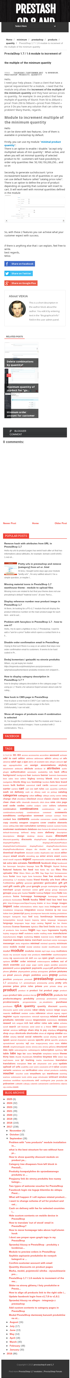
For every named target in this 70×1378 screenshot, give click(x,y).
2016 (10, 1353)
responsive (39, 1019)
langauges (62, 920)
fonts (5, 876)
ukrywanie (42, 1064)
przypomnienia (29, 1002)
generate (28, 883)
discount (61, 835)
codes (20, 805)
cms (52, 802)
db (49, 829)
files (58, 869)
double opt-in (60, 849)
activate (63, 755)
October (15, 1134)
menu (28, 940)
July (12, 1326)
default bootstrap (59, 829)
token (60, 1057)
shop (5, 1033)
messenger (9, 943)
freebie (30, 880)
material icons (47, 937)
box (58, 782)
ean (52, 853)
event (57, 856)
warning (63, 1074)
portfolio (63, 975)
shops (12, 1033)
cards (45, 785)
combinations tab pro (54, 809)
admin (48, 758)
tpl (22, 1060)
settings (23, 1030)
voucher (8, 1073)
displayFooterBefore (58, 839)
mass (37, 936)
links (58, 927)
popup (53, 974)
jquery (27, 913)
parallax (54, 965)
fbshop (63, 866)
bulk (13, 785)
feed (30, 869)
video (40, 1070)
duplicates (45, 853)
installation (8, 910)
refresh (50, 1013)
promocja (40, 999)
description (62, 832)
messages (62, 940)
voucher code (22, 1074)
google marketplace (50, 886)
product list (36, 990)
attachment (8, 769)
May (12, 1334)
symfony (59, 1050)
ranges (64, 1010)
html (42, 899)
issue (64, 910)
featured (7, 870)
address (29, 758)
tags (19, 1053)
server (6, 1030)
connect (38, 815)
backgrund (21, 775)
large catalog (37, 923)
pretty (51, 983)
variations (16, 1070)
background (9, 775)
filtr (37, 873)
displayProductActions (56, 846)
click (42, 802)
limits (52, 926)
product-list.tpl (30, 995)
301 (14, 755)
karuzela (45, 913)
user (31, 1067)
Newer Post (9, 523)
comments (61, 812)
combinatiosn (33, 812)
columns (62, 805)
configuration (25, 815)
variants (7, 1070)
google (36, 886)
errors (50, 856)
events (64, 856)
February (15, 1345)
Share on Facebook (22, 263)
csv (22, 825)
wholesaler (43, 1077)
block (49, 778)
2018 (10, 1122)
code (12, 805)
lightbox (34, 927)
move (38, 951)
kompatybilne (9, 920)
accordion (44, 755)
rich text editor (32, 1023)
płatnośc (18, 975)
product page (51, 990)
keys (24, 917)
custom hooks (60, 826)
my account (14, 955)
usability (25, 1067)
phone (6, 971)
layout (48, 923)
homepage (40, 896)
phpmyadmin (24, 971)
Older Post (61, 523)
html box (51, 900)
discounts (26, 839)
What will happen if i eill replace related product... (37, 1197)
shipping (62, 1030)
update (63, 1063)
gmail (28, 886)
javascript (19, 913)
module (17, 950)
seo (54, 1026)
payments (37, 968)
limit (45, 926)
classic (47, 799)
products (24, 75)
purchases (7, 1006)
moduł (6, 951)
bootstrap (37, 782)
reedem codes (28, 1013)
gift (60, 882)
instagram (55, 906)
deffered (25, 832)
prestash (28, 979)
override (15, 964)
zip (4, 1087)
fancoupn (11, 866)
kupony (35, 920)
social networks (33, 1037)
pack (23, 965)
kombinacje (46, 916)
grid (41, 890)
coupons (34, 822)
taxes (29, 1054)
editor (64, 853)
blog (23, 782)
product (10, 990)
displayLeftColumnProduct (55, 843)
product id (23, 991)
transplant (21, 1064)
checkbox (21, 799)
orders (55, 961)
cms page (61, 802)
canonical (30, 785)
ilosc (49, 903)
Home (35, 523)
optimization (61, 958)
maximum (18, 940)
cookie (55, 819)
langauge (52, 920)
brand (64, 782)
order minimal (28, 961)
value (56, 1067)
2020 (10, 1115)
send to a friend (43, 1027)
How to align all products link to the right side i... (37, 1292)
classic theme (59, 799)
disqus (29, 849)
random (49, 1010)
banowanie (62, 775)
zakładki (19, 1084)
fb (41, 866)
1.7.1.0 (6, 755)
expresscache (38, 860)
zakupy (26, 1084)
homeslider (17, 900)
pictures (62, 971)
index (16, 906)
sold (60, 1037)
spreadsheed (9, 1043)
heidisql (39, 893)
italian (5, 913)
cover (43, 822)
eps (37, 856)
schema (63, 1023)
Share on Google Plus (24, 283)
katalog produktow (58, 913)
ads (65, 758)
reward (7, 1023)
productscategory (12, 999)
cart (21, 788)
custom (50, 826)
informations (26, 907)
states (64, 1043)
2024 (10, 1103)
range (57, 1010)
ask (26, 765)
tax (24, 1053)
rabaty (42, 1010)
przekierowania (11, 1002)
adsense (7, 762)
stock (6, 1046)
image (55, 903)
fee (24, 870)
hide (59, 892)
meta (18, 943)
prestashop (10, 75)
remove (28, 1020)
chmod (40, 799)
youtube (60, 1080)
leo (54, 923)
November (16, 1130)
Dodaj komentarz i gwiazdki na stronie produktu (32, 659)
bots (52, 782)
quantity (36, 75)
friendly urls (47, 880)
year (53, 1080)
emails (21, 856)
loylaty (6, 933)
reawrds (6, 1013)
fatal (37, 866)
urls (18, 1066)
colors (52, 805)
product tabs (15, 995)
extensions (50, 860)
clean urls (15, 802)
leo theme (62, 923)
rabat (35, 1010)
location (23, 930)
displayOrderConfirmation (15, 846)
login (31, 930)
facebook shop (49, 863)
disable (49, 836)
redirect (15, 1013)
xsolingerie (45, 1080)
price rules (27, 986)
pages (47, 965)
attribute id (40, 769)
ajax (26, 762)
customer (8, 829)
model (44, 947)
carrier (6, 788)
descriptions (8, 836)
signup (50, 1033)
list (62, 927)
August (14, 1322)
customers (21, 829)
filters (21, 873)
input (41, 907)
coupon (23, 822)
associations (48, 765)
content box (9, 819)
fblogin (48, 866)
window (63, 1077)
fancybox (21, 866)
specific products (59, 1040)
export (27, 859)
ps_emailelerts (46, 1002)
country (14, 822)
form (30, 876)
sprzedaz (20, 1043)
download (8, 853)
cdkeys (46, 796)
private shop (56, 986)
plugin (26, 975)
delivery (49, 832)
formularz (37, 876)
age (19, 762)
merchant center (50, 940)
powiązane (18, 979)
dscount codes (33, 853)
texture (55, 1054)
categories (10, 795)
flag (42, 873)
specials (31, 1040)
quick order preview (22, 1010)
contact (48, 816)
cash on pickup (49, 792)
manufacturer (60, 933)
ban (29, 775)
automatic (31, 772)
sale (50, 1023)
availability (43, 772)
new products (34, 955)
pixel (10, 975)
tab (65, 1050)
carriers (14, 789)
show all (42, 1033)
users (36, 1067)
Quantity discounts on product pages (31, 1267)
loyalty (63, 930)
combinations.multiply (13, 812)
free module (55, 876)
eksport (6, 856)
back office (60, 772)
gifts (23, 886)
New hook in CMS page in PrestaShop (26, 697)
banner (44, 775)
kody (36, 917)
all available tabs (41, 762)
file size (50, 870)
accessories (34, 755)
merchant (37, 940)
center (58, 796)
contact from (60, 816)
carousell (63, 785)
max (65, 937)
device (40, 836)
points (45, 975)
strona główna (49, 1047)
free (45, 876)
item (11, 913)
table (6, 1053)
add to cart (10, 758)
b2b (51, 772)
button (21, 785)
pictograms (43, 971)
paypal (46, 968)
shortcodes (32, 1033)
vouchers (35, 1073)
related (54, 1016)
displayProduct (36, 846)
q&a (17, 1006)
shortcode (20, 1033)
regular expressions (22, 1017)
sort (65, 1037)
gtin (19, 893)
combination (9, 809)
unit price (52, 1064)
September (16, 1138)
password (8, 968)
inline (35, 907)
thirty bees (8, 1057)
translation (61, 1060)
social (21, 1037)
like (41, 926)
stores (28, 1047)
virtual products (51, 1070)
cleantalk (26, 802)
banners (52, 775)
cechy (52, 796)
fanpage (30, 866)
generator (38, 883)
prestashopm (30, 983)
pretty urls (61, 983)
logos (44, 930)
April (13, 1338)
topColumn (8, 1060)
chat (14, 799)
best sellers (20, 779)
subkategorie (34, 1050)
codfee (30, 806)
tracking (30, 1060)
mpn (48, 951)
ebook (57, 853)
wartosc (6, 1077)
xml (37, 1080)
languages (19, 923)
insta (47, 907)
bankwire (36, 775)
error (43, 856)
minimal (34, 943)
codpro (37, 806)
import (7, 906)
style (10, 1050)
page (28, 965)
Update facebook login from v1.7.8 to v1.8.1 (34, 1296)
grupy (14, 893)
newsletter (46, 955)
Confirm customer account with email (30, 1263)
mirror (5, 947)
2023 (10, 1107)
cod (5, 805)
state (57, 1043)
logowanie (53, 930)
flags (47, 873)
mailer (36, 933)
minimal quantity (48, 943)
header (32, 893)
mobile (13, 947)
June (13, 1330)
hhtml (54, 893)
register (7, 1016)
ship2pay (52, 1030)
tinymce (47, 1056)
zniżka (9, 1087)
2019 (10, 1118)
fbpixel (56, 866)
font (52, 873)
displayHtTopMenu (11, 843)
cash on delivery (13, 792)
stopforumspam (17, 1047)
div (35, 849)
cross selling (9, 826)
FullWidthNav (9, 883)
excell (10, 860)
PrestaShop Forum (53, 1371)
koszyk (20, 920)
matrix (58, 937)
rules (44, 1023)
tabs (13, 1053)
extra (58, 859)
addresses (38, 758)
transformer (48, 1060)
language (8, 923)
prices (38, 986)
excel (5, 860)
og (10, 958)
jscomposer (36, 913)
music (5, 955)
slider (6, 1037)
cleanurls (35, 802)
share (31, 1030)
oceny (5, 958)
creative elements (57, 822)
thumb (18, 1057)
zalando (34, 1084)
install (64, 907)
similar (59, 1033)
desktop (30, 836)
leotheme (7, 927)
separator (62, 1027)
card (38, 785)
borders (45, 782)
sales (56, 1023)
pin (4, 975)
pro (65, 986)
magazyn (14, 933)
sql (27, 1043)
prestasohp (42, 983)
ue (34, 1063)
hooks (34, 899)
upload (7, 1066)
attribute (28, 768)
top (65, 1057)
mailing (43, 933)
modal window (33, 947)
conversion (45, 819)
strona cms (37, 1047)
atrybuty (62, 765)
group (48, 890)
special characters (18, 1040)
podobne (36, 975)
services (14, 1030)
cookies (63, 819)
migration (25, 943)
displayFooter (40, 839)
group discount (59, 890)
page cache (37, 965)
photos (13, 971)
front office (61, 880)
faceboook (62, 863)
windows (7, 1080)
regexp (57, 1013)
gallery (19, 883)
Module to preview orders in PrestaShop (32, 1251)
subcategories (20, 1050)
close (47, 802)
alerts (31, 762)
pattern (17, 968)
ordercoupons (43, 961)
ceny (64, 795)
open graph (48, 958)
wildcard (53, 1077)
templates (47, 1054)
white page (32, 1077)
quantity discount (47, 1006)
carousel (53, 785)
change (7, 799)
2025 (10, 1099)
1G (10, 755)
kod (30, 916)
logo (39, 930)
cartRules (62, 789)
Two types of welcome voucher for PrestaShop (36, 1186)
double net (45, 849)
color (45, 806)
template (37, 1053)
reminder (19, 1020)
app (4, 765)
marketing (28, 937)
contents (23, 819)
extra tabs (12, 863)
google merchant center (26, 890)
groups (7, 892)
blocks (16, 782)
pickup (34, 971)
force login (21, 876)
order (15, 961)
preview (7, 986)
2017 (10, 1126)
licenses (25, 926)
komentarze (61, 916)
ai (22, 762)
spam (6, 1039)
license (16, 926)
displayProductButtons (13, 849)
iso (59, 910)
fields (42, 870)
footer (12, 876)
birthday (40, 779)
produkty (29, 998)
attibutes (19, 769)
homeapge (26, 896)
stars (51, 1043)
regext (64, 1013)
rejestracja (44, 1017)
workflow (16, 1080)
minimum (53, 73)
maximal (7, 940)
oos (35, 958)
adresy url (57, 758)
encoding (30, 856)
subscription (47, 1050)
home (16, 896)
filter (16, 873)
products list (60, 995)
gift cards (14, 886)
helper (47, 893)
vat (23, 1070)
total (17, 1060)
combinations (29, 808)
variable (63, 1067)
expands (18, 860)
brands (6, 785)
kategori (6, 917)
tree (30, 1063)
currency (41, 826)
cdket (31, 796)
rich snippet (17, 1023)
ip (55, 910)
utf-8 (51, 1067)
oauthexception (60, 955)
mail (21, 933)
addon (21, 758)
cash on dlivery (32, 792)
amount (59, 762)
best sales (8, 779)
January (15, 1349)
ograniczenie (19, 958)
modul (64, 947)
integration (30, 910)
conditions (9, 815)
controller (35, 819)
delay (33, 832)
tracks (39, 1060)
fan (4, 866)
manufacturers (9, 937)
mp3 (44, 951)
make (49, 933)
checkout (31, 799)
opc (39, 958)
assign (34, 765)
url (13, 1067)
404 (19, 755)
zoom (16, 1087)
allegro (53, 762)
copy (5, 822)
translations (9, 1063)
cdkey (38, 795)
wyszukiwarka (28, 1080)
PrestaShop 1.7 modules (30, 1371)
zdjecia (64, 1084)
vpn (44, 1074)
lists (17, 930)
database (32, 829)
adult (13, 762)
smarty (13, 1037)
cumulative (30, 826)
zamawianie (43, 1084)
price (16, 986)
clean (6, 802)
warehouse (52, 1073)
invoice (49, 910)
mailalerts (28, 933)
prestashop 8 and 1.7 (44, 1365)
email (14, 856)
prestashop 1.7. (15, 983)
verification (31, 1070)
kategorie (16, 917)
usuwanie (43, 1067)
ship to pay (40, 1030)
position (7, 979)
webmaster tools (18, 1077)
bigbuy (31, 778)
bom (29, 782)
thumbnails (27, 1057)
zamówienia (54, 1084)
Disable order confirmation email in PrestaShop (31, 642)
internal (40, 910)
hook (26, 899)
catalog (62, 792)
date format (43, 829)
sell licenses (23, 1027)
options (6, 961)
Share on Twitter (21, 273)
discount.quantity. (11, 839)
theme (63, 1053)
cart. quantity (51, 789)
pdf (51, 968)
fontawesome (61, 873)
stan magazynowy (39, 1043)
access (25, 755)
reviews (62, 1019)
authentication (18, 772)
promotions (52, 999)
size (65, 1033)
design (20, 836)
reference (40, 1013)
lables (43, 920)
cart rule (29, 789)
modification (54, 947)
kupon (28, 920)
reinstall (35, 1017)
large (27, 923)
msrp (53, 951)
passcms (63, 965)
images (63, 903)
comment (47, 812)
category (23, 795)
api (65, 762)
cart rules (39, 789)
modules (29, 951)
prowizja (63, 999)
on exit (29, 958)
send (32, 1027)
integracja (18, 910)
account (54, 755)
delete (40, 832)
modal (22, 947)
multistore (61, 951)
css (17, 826)
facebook (34, 862)
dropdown (19, 853)
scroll (5, 1027)
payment (26, 968)
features (17, 870)
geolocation (51, 883)
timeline (37, 1057)
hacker (25, 893)
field (37, 870)
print (46, 986)
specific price (43, 1040)
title (55, 1057)
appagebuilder (15, 765)
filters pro (30, 873)
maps (20, 937)
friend (37, 880)
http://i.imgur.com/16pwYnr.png (22, 903)
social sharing (50, 1037)
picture (52, 971)
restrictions (52, 1020)
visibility (63, 1070)
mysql (24, 955)
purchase (61, 1002)
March (14, 1341)
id (45, 903)
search (12, 1027)
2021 (10, 1111)
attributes (53, 768)
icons (40, 903)
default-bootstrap (11, 832)
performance (60, 968)
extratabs (22, 863)
